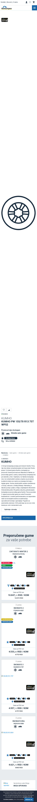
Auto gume (13, 453)
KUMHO (5, 455)
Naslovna (4, 453)
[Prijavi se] (26, 2)
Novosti (9, 2)
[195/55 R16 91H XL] (18, 573)
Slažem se (28, 799)
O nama (15, 2)
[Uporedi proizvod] (9, 409)
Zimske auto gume (18, 433)
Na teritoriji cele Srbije (21, 784)
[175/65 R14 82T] (18, 629)
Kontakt (3, 2)
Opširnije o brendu (10, 509)
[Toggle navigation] (34, 7)
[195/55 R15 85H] (18, 742)
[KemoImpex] (9, 8)
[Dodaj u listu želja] (3, 409)
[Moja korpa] (34, 2)
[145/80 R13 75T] (18, 686)
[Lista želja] (30, 2)
